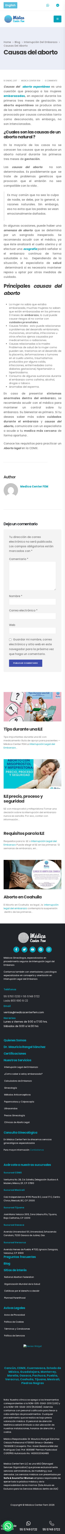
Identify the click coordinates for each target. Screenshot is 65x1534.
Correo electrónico (23, 610)
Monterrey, (49, 1372)
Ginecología (10, 1088)
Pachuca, (39, 1375)
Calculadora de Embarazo (18, 1081)
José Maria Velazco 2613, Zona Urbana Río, (26, 1214)
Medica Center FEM (30, 80)
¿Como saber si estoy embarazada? (23, 1074)
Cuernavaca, (37, 1368)
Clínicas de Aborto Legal (17, 1122)
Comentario (18, 559)
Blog (7, 1263)
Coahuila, (27, 1379)
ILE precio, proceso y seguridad (23, 798)
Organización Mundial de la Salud (22, 1284)
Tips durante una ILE (23, 729)
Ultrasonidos (11, 1108)
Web (12, 625)
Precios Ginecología (14, 1115)
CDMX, (22, 1368)
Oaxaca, (26, 1375)
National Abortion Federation (19, 1277)
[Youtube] (33, 950)
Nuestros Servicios (17, 1060)
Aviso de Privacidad (14, 1314)
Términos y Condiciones (17, 1328)
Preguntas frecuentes (20, 1257)
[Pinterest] (41, 950)
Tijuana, (41, 1379)
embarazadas (14, 96)
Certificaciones (15, 1053)
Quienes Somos (15, 1040)
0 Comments (51, 80)
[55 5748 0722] (28, 1523)
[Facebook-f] (16, 950)
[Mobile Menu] (57, 19)
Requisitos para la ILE (24, 833)
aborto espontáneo (36, 86)
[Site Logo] (15, 19)
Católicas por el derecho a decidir (21, 1290)
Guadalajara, (30, 1372)
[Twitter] (24, 950)
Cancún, (10, 1368)
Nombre (15, 596)
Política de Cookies (14, 1321)
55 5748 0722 (31, 996)
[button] (8, 1526)
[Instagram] (49, 950)
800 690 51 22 (19, 1000)
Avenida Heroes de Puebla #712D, (21, 1249)
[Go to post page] (32, 706)
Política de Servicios (14, 1335)
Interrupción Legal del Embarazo (21, 1067)
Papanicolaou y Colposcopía (19, 1101)
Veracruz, (12, 1379)
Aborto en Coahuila (23, 897)
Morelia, (13, 1375)
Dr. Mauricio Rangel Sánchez (24, 1047)
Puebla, (52, 1375)
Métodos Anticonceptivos (17, 1094)
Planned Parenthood (14, 1297)
